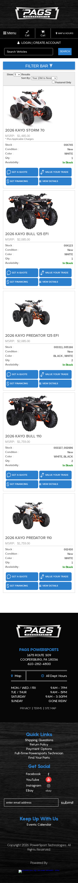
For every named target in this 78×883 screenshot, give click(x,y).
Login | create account (41, 42)
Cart (43, 35)
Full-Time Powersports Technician (39, 753)
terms (38, 708)
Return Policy (39, 744)
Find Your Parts (39, 757)
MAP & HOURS (65, 33)
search (65, 51)
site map (50, 708)
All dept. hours (56, 676)
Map (17, 676)
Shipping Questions (39, 740)
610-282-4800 (39, 664)
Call (27, 35)
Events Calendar (39, 824)
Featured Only (63, 82)
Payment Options (39, 749)
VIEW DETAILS (50, 181)
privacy (25, 708)
